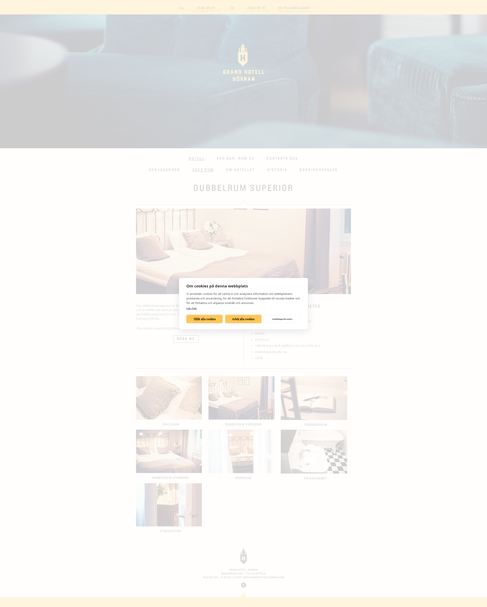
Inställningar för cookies (282, 319)
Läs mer (191, 308)
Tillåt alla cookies (204, 319)
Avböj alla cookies (243, 319)
